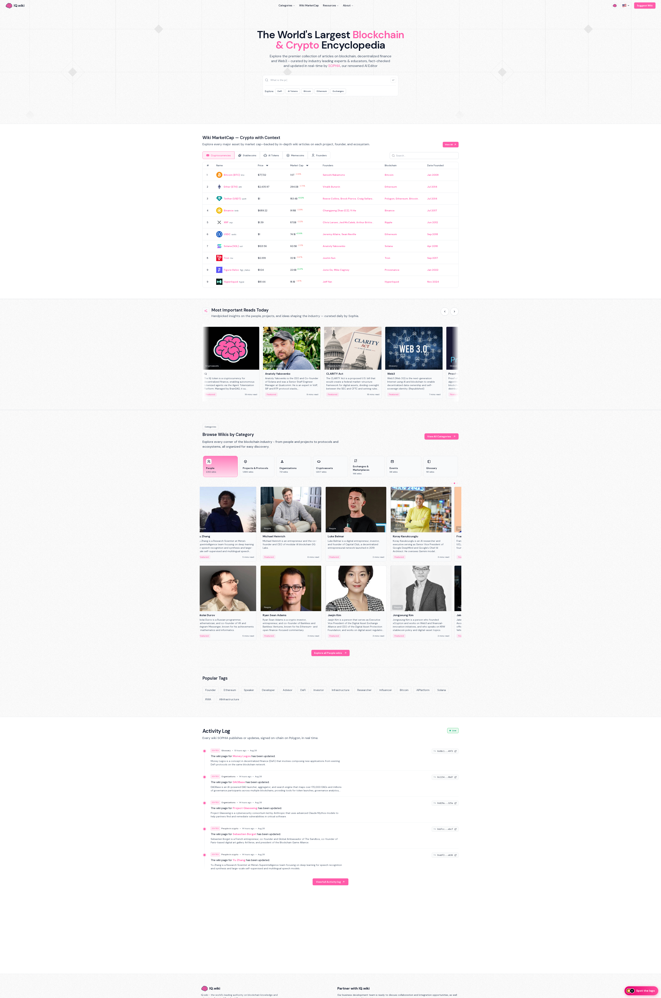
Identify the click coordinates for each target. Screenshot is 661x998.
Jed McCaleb (347, 222)
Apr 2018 (432, 246)
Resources (329, 5)
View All (449, 144)
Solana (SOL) (231, 246)
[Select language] (626, 5)
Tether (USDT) (232, 198)
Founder (210, 690)
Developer (268, 690)
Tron (226, 258)
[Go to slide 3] (457, 483)
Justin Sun (329, 258)
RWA (208, 699)
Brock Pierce (348, 198)
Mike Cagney (341, 269)
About (347, 5)
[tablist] (266, 155)
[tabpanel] (330, 225)
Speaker (249, 690)
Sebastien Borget (244, 834)
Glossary (226, 750)
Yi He (353, 210)
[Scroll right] (454, 311)
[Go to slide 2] (454, 483)
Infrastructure (340, 690)
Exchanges (338, 91)
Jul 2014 (432, 186)
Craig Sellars (364, 198)
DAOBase (239, 782)
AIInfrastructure (229, 699)
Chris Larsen (330, 222)
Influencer (386, 690)
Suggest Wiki (645, 5)
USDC (227, 234)
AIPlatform (422, 690)
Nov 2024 (433, 281)
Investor (319, 690)
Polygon (390, 198)
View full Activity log (328, 881)
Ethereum (322, 91)
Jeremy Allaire (331, 234)
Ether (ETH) (231, 186)
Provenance (392, 269)
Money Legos (242, 756)
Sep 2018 (432, 234)
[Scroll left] (445, 311)
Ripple (388, 222)
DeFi (279, 91)
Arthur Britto (364, 222)
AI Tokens (293, 91)
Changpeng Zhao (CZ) (336, 210)
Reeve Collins (331, 198)
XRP (226, 222)
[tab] (218, 155)
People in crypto (229, 828)
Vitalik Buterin (331, 186)
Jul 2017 (432, 210)
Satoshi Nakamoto (334, 174)
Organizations (228, 776)
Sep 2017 (432, 258)
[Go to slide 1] (451, 483)
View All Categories (439, 436)
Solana (389, 246)
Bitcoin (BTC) (232, 174)
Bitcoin (307, 91)
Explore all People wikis (328, 652)
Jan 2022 (432, 269)
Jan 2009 (433, 174)
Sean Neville (349, 234)
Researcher (364, 690)
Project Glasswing (245, 808)
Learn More (389, 106)
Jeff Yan (327, 281)
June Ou (328, 269)
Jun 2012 (432, 222)
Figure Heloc (231, 269)
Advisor (287, 690)
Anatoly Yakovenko (334, 246)
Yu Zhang (239, 860)
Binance (229, 210)
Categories (285, 5)
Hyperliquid (231, 281)
